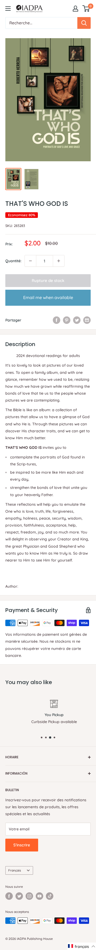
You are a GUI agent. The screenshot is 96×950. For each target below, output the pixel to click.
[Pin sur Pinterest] (66, 320)
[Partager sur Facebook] (56, 320)
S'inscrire (21, 844)
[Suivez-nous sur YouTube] (39, 896)
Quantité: (13, 260)
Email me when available (48, 297)
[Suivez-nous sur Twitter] (19, 896)
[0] (86, 8)
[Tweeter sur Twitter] (77, 320)
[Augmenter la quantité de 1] (58, 260)
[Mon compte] (75, 8)
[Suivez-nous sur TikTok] (49, 896)
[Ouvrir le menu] (8, 8)
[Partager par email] (87, 320)
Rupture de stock (48, 280)
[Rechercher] (84, 23)
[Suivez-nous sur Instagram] (29, 896)
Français (14, 870)
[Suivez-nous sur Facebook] (9, 896)
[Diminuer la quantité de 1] (30, 260)
